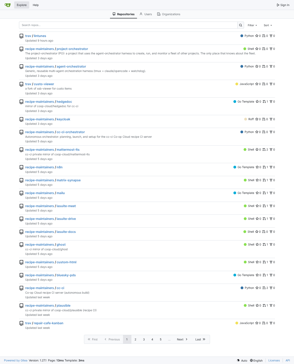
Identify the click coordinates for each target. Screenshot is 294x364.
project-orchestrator (72, 49)
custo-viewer (44, 84)
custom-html (66, 262)
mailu (61, 193)
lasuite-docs (66, 232)
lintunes (40, 36)
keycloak (63, 119)
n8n (60, 167)
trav (28, 36)
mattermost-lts (68, 150)
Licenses (274, 360)
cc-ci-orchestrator (71, 132)
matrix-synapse (69, 180)
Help (36, 5)
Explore (22, 5)
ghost (61, 244)
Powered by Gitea (15, 360)
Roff (251, 119)
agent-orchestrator (71, 66)
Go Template (246, 101)
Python (249, 35)
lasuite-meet (66, 206)
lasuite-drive (66, 219)
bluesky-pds (66, 275)
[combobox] (252, 25)
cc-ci (60, 288)
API (288, 360)
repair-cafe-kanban (48, 323)
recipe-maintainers (39, 49)
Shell (251, 48)
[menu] (242, 360)
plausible (63, 305)
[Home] (7, 5)
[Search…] (240, 25)
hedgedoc (64, 102)
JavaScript (247, 84)
